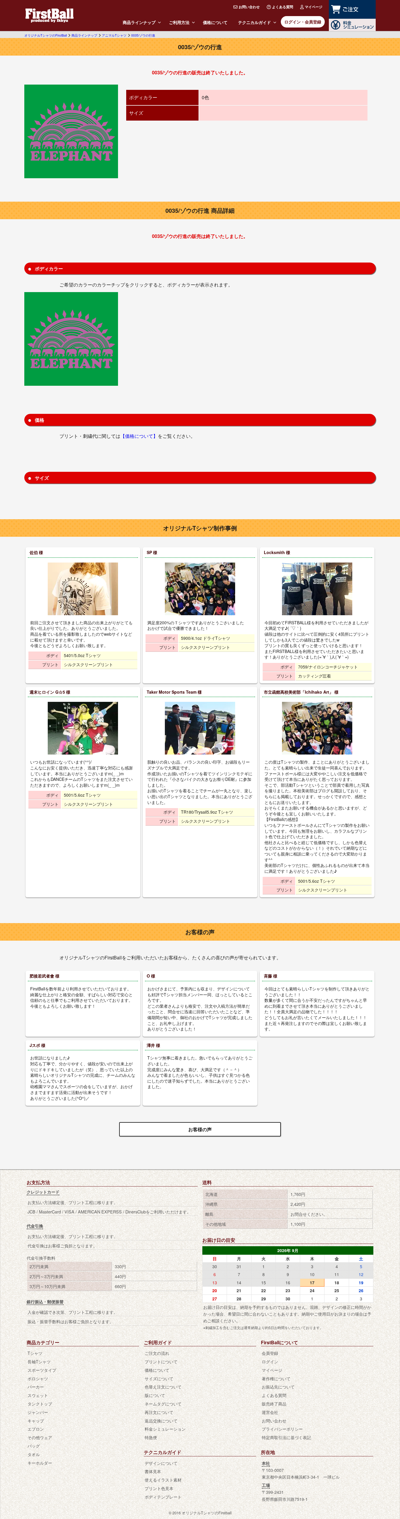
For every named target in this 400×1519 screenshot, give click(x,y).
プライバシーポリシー (282, 1429)
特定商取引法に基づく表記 (286, 1437)
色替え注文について (163, 1386)
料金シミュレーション (165, 1429)
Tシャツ (35, 1353)
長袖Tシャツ (39, 1361)
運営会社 (270, 1412)
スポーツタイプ (42, 1370)
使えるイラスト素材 (163, 1480)
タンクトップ (40, 1403)
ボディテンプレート (163, 1497)
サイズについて (159, 1378)
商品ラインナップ (139, 22)
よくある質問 (282, 6)
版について (155, 1395)
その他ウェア (40, 1437)
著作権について (276, 1378)
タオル (34, 1454)
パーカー (36, 1386)
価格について (215, 22)
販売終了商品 (274, 1403)
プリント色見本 (159, 1488)
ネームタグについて (163, 1403)
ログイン (270, 1361)
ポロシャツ (38, 1378)
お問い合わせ (249, 6)
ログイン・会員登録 (302, 22)
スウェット (38, 1395)
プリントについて (161, 1361)
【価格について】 (139, 436)
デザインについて (161, 1463)
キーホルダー (40, 1463)
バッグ (34, 1446)
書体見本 (153, 1471)
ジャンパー (38, 1412)
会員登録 (270, 1353)
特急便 (151, 1437)
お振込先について (278, 1386)
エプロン (36, 1429)
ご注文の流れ (157, 1353)
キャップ (36, 1420)
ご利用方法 (179, 22)
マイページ (313, 6)
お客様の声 (200, 1129)
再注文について (159, 1412)
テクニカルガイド (254, 22)
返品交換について (161, 1420)
